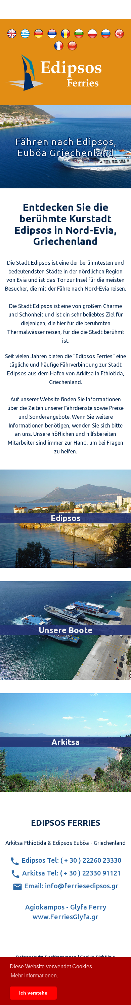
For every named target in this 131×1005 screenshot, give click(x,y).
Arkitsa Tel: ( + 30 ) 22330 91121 (70, 873)
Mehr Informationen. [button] (34, 975)
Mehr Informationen (65, 560)
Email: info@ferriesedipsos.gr (71, 886)
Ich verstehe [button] (33, 993)
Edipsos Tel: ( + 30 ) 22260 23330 (70, 860)
